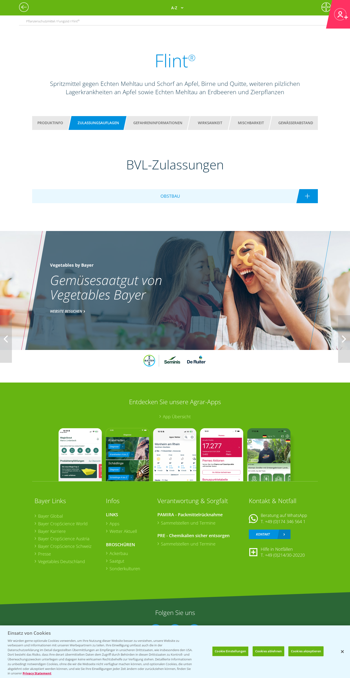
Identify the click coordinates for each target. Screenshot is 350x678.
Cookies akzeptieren (306, 651)
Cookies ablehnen (268, 651)
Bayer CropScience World (63, 523)
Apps (114, 523)
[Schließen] (342, 651)
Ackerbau (119, 553)
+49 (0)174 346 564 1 (285, 521)
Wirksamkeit (210, 122)
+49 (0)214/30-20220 (285, 555)
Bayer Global (50, 516)
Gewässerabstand (295, 122)
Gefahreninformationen (157, 122)
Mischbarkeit (251, 122)
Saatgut (117, 561)
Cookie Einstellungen (230, 651)
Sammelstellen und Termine (188, 523)
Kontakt (263, 534)
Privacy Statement (37, 673)
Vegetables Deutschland (61, 561)
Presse (44, 554)
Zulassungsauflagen (98, 122)
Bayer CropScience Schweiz (64, 546)
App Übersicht (177, 416)
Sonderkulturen (125, 568)
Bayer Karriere (52, 531)
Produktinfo (50, 122)
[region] (175, 651)
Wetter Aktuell (123, 531)
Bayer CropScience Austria (64, 538)
